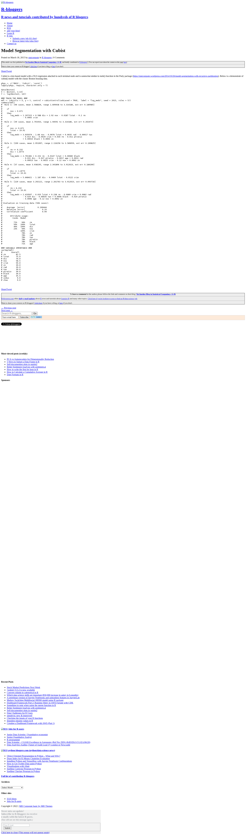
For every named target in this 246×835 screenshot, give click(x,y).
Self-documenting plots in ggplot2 (22, 364)
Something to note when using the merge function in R (31, 705)
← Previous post (8, 308)
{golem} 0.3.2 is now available (21, 690)
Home (9, 23)
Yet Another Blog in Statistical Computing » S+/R (43, 62)
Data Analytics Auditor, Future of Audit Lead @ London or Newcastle (38, 745)
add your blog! (13, 31)
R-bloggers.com (7, 299)
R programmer (13, 739)
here (125, 62)
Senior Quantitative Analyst (19, 737)
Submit (7, 828)
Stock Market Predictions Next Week (23, 687)
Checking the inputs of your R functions (25, 718)
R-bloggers (83, 62)
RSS (9, 28)
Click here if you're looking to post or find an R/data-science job (112, 299)
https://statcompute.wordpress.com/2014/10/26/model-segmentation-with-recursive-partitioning (175, 76)
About (10, 25)
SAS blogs (12, 799)
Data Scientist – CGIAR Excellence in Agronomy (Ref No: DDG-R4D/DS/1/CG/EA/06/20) (48, 742)
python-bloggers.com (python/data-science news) (31, 750)
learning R (65, 299)
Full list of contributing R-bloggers (17, 776)
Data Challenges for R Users (20, 713)
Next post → (7, 310)
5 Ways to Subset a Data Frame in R (23, 362)
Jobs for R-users (16, 729)
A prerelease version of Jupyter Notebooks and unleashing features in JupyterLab (43, 697)
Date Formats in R (15, 374)
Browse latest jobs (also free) (25, 41)
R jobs (10, 36)
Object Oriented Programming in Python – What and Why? (33, 756)
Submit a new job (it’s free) (25, 38)
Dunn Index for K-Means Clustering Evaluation (28, 758)
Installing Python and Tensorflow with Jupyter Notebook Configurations (39, 761)
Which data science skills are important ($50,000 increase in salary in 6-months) (42, 695)
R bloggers (47, 57)
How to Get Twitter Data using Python (24, 763)
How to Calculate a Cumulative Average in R (27, 372)
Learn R (10, 33)
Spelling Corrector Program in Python (24, 769)
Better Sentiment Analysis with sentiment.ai (26, 367)
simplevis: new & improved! (19, 715)
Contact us (11, 43)
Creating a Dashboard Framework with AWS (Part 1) (31, 723)
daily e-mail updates (27, 299)
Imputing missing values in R (20, 721)
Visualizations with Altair (18, 766)
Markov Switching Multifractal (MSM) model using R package (35, 700)
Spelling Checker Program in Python (23, 771)
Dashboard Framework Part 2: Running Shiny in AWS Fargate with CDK (40, 703)
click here (33, 66)
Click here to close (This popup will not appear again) (25, 832)
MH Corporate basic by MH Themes (35, 806)
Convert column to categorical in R (22, 692)
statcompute (33, 57)
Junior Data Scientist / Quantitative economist (27, 734)
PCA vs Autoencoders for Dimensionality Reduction (30, 359)
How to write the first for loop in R (22, 369)
